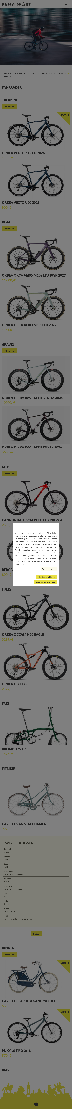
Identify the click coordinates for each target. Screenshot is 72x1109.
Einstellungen (47, 569)
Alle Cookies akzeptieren (46, 582)
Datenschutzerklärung (36, 561)
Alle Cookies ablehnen (47, 577)
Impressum (19, 564)
